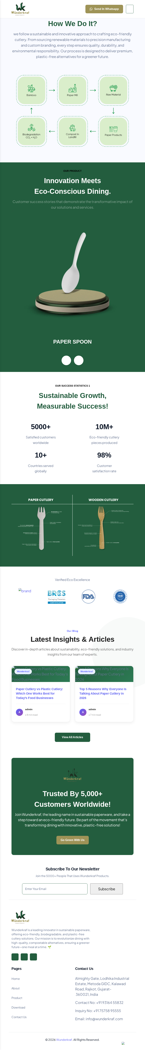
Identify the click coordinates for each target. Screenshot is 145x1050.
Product (16, 998)
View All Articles (72, 737)
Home (15, 979)
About (15, 988)
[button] (66, 360)
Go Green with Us (73, 840)
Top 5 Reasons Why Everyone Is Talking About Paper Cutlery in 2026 (102, 693)
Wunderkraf (64, 1039)
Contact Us (19, 1017)
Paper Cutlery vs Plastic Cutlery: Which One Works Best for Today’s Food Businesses (39, 693)
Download (18, 1007)
